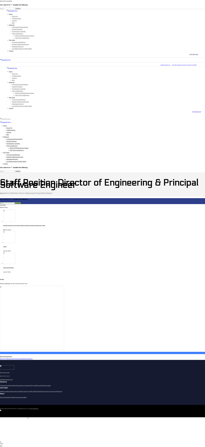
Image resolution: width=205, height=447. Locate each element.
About (10, 14)
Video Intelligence (17, 33)
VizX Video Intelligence (22, 38)
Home (2, 193)
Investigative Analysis (18, 31)
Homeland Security (18, 46)
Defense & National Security (20, 44)
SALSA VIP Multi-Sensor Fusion (24, 36)
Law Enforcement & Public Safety (22, 49)
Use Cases (12, 40)
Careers (14, 20)
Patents (5, 246)
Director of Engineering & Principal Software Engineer (16, 359)
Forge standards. (33, 408)
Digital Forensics (17, 29)
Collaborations (16, 18)
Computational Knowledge (20, 27)
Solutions (11, 25)
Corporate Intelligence (19, 42)
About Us (15, 16)
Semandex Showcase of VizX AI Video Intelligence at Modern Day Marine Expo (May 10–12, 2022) (24, 225)
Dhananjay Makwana (6, 356)
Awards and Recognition (8, 267)
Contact (11, 51)
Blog (7, 134)
